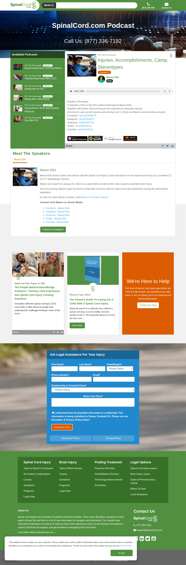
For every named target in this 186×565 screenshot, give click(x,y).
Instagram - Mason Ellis (58, 211)
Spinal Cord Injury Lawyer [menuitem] (143, 468)
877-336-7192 (144, 525)
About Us (23, 510)
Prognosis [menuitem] (29, 491)
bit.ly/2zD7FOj (86, 122)
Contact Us (144, 511)
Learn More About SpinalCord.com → (37, 532)
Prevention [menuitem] (100, 485)
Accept (121, 553)
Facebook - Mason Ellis (58, 208)
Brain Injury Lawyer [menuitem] (140, 474)
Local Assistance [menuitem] (139, 494)
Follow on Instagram (53, 229)
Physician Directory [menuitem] (105, 468)
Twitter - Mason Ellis (56, 218)
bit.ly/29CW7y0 (84, 126)
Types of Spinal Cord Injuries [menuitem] (38, 468)
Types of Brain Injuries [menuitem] (70, 468)
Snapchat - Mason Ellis (57, 215)
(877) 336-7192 (103, 41)
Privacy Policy (126, 545)
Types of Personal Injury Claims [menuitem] (142, 481)
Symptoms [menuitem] (29, 485)
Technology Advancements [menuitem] (108, 479)
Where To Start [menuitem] (138, 489)
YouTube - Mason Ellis (57, 222)
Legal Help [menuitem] (29, 496)
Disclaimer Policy (70, 438)
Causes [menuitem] (28, 479)
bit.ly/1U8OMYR (87, 115)
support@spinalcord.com (149, 530)
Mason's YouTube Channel (94, 197)
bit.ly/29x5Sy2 (85, 129)
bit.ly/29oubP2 (86, 119)
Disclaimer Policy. (121, 561)
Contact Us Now (148, 305)
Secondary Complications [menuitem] (37, 474)
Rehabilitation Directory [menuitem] (107, 474)
